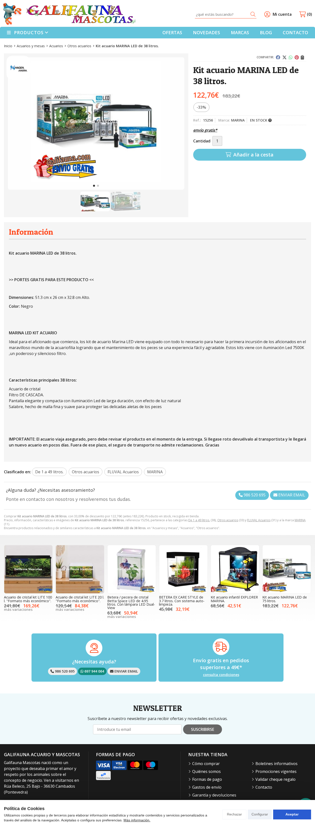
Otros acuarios (227, 520)
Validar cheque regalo (275, 779)
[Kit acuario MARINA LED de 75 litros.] (287, 569)
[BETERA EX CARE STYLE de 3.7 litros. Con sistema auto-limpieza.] (183, 569)
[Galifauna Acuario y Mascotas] (69, 14)
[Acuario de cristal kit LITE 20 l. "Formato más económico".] (80, 569)
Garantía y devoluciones (214, 795)
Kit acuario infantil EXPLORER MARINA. (234, 599)
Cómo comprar (206, 763)
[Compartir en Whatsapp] (291, 57)
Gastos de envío (206, 787)
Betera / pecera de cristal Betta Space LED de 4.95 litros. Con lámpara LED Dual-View (131, 602)
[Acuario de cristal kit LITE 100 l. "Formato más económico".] (28, 569)
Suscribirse (202, 729)
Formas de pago (207, 779)
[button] (94, 186)
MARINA (300, 520)
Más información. (137, 820)
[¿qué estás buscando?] (225, 14)
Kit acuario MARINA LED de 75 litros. (284, 599)
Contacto (263, 787)
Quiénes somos (206, 771)
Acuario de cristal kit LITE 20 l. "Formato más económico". (80, 599)
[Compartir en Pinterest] (297, 57)
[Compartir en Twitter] (284, 57)
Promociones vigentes (276, 771)
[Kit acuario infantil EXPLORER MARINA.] (235, 569)
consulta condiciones (221, 675)
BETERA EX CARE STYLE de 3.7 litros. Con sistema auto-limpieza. (182, 601)
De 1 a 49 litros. (199, 520)
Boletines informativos (276, 763)
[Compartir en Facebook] (278, 57)
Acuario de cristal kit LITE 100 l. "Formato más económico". (28, 599)
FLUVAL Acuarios (258, 520)
